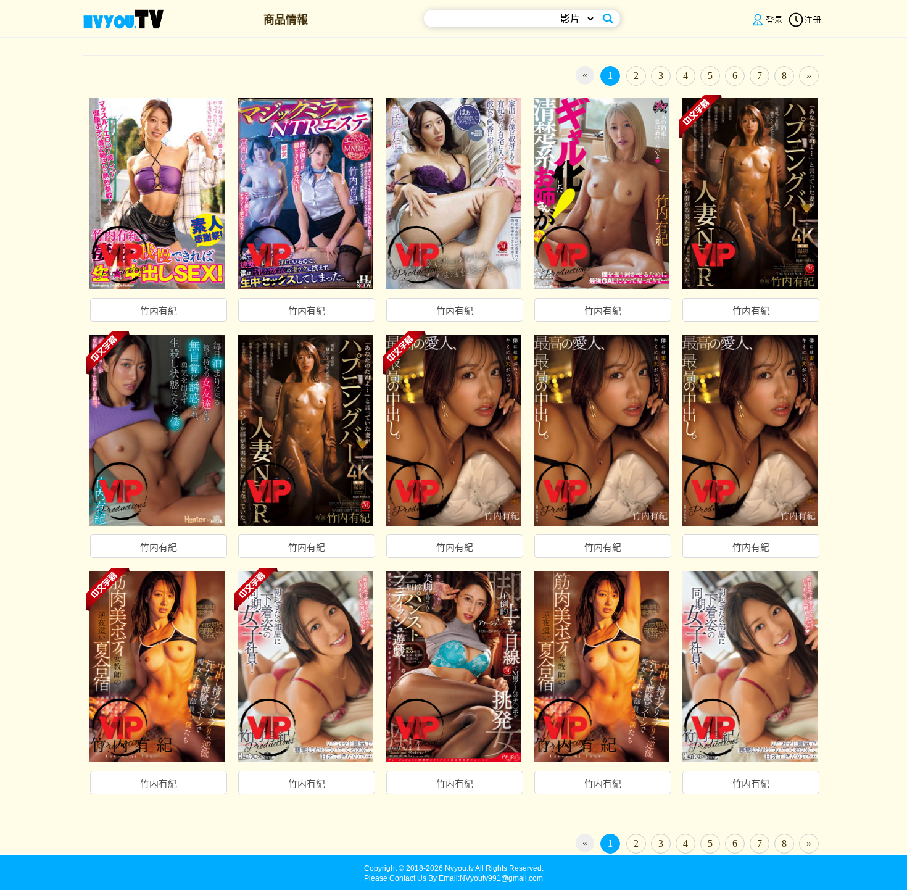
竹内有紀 (158, 311)
